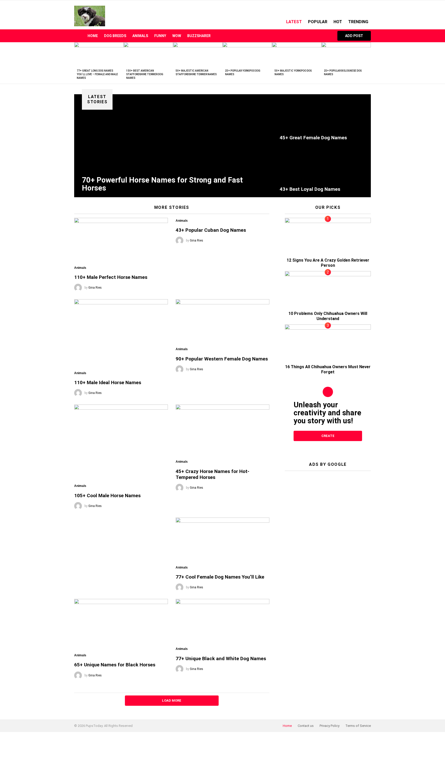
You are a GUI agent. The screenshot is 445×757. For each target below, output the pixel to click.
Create (328, 436)
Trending (358, 21)
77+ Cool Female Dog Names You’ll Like (220, 577)
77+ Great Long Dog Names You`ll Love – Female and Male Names (97, 74)
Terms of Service (358, 726)
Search (326, 36)
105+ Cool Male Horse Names (107, 495)
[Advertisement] (328, 507)
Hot (337, 21)
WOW (176, 36)
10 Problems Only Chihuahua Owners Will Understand (327, 316)
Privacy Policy (329, 726)
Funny (160, 36)
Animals (140, 36)
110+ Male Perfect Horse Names (110, 277)
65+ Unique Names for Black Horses (114, 665)
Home (93, 36)
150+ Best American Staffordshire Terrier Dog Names (144, 74)
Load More (171, 700)
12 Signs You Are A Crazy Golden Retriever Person (328, 263)
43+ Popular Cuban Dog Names (211, 230)
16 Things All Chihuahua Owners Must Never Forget (328, 369)
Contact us (306, 726)
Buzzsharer (199, 36)
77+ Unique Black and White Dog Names (221, 658)
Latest (294, 21)
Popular (317, 21)
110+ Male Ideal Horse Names (107, 382)
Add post (354, 36)
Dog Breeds (115, 36)
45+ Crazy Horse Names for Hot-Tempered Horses (212, 474)
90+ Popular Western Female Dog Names (222, 359)
